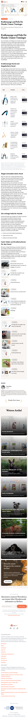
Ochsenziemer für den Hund (8, 696)
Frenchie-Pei (4, 660)
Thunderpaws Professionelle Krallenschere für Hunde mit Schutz (14, 145)
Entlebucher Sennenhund (7, 654)
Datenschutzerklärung (19, 716)
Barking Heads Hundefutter (8, 686)
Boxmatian (3, 643)
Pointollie (3, 662)
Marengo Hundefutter (6, 678)
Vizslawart (3, 656)
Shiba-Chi (3, 652)
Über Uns (10, 714)
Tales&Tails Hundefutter (7, 684)
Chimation (3, 647)
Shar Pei (3, 650)
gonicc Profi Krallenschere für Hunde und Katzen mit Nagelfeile (14, 99)
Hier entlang (8, 581)
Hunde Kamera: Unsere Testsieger (9, 672)
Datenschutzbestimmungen (14, 615)
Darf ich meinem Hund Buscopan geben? (11, 680)
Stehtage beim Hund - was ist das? (9, 682)
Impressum (11, 716)
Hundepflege (4, 19)
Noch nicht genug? (14, 594)
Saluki (2, 645)
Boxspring (3, 658)
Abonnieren (22, 606)
